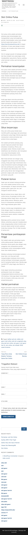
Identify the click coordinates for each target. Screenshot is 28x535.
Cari (24, 429)
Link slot (3, 476)
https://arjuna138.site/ (8, 510)
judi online (8, 341)
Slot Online (20, 20)
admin (4, 20)
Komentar (4, 373)
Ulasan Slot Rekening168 (8, 445)
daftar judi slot (12, 339)
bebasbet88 (5, 496)
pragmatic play (21, 341)
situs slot (4, 463)
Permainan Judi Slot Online (9, 437)
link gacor (4, 479)
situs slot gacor (6, 504)
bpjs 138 (3, 507)
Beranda (4, 11)
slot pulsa (4, 501)
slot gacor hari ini (6, 490)
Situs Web (4, 401)
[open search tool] (19, 5)
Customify (13, 532)
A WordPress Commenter (10, 456)
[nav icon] (23, 4)
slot (2, 465)
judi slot (14, 341)
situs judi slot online (7, 343)
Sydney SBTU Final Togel (8, 440)
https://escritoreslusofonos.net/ (10, 44)
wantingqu (8, 1)
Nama (3, 387)
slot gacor (17, 343)
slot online (9, 345)
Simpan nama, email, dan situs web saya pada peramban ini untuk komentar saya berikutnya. (14, 410)
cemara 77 (4, 512)
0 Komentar (5, 22)
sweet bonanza (5, 347)
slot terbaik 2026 (18, 345)
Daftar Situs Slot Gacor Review (10, 442)
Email (3, 394)
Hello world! (6, 458)
